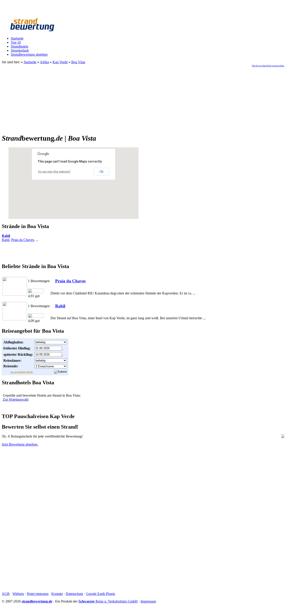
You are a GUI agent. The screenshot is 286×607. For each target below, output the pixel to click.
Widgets (18, 594)
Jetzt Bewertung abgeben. (20, 444)
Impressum (148, 601)
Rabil (6, 236)
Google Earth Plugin (100, 594)
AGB (6, 594)
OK (101, 171)
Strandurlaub (20, 50)
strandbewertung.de (37, 601)
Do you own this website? (54, 171)
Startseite (17, 38)
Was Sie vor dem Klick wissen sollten (268, 66)
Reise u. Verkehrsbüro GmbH (108, 601)
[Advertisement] (143, 98)
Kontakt (57, 594)
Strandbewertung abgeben (29, 54)
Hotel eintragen (37, 594)
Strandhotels (19, 46)
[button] (56, 207)
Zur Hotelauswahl (15, 399)
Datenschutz (74, 594)
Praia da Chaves (22, 240)
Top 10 (16, 42)
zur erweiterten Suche (22, 371)
